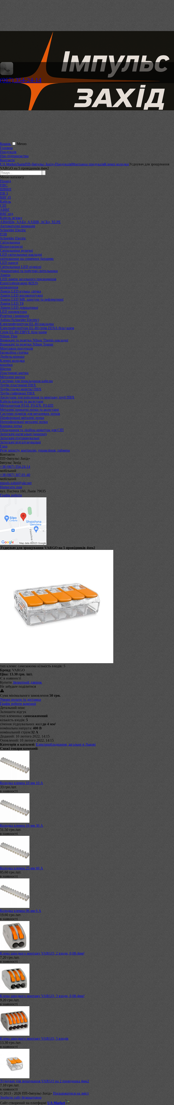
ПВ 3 (4, 193)
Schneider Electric (13, 230)
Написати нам (11, 487)
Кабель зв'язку (11, 218)
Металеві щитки (12, 377)
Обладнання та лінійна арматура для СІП (32, 430)
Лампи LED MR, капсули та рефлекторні (31, 299)
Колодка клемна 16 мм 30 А (21, 825)
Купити (6, 682)
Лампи (5, 275)
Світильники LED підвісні (20, 267)
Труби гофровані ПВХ (17, 393)
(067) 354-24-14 (20, 79)
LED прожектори (13, 312)
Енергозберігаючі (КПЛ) (19, 283)
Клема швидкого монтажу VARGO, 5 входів (34, 1038)
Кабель (5, 201)
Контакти (7, 160)
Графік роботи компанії (18, 704)
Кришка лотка (11, 426)
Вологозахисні (11, 246)
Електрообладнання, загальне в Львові (66, 744)
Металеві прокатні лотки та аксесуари (29, 409)
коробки (6, 365)
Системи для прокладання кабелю (26, 381)
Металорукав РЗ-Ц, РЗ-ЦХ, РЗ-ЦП (26, 405)
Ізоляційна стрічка (14, 352)
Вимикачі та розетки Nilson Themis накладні (34, 340)
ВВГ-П (5, 197)
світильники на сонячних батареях (27, 259)
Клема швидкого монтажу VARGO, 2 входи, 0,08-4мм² (42, 953)
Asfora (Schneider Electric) (19, 320)
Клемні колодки (12, 361)
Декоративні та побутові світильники (29, 271)
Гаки (3, 446)
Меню (22, 144)
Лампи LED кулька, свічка (20, 291)
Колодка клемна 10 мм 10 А (21, 783)
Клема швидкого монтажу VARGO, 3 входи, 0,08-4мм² (42, 996)
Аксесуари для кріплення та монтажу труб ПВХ (37, 397)
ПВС (4, 185)
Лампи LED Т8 (12, 303)
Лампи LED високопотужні (21, 295)
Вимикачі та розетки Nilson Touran (26, 344)
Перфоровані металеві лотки (22, 418)
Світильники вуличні (16, 250)
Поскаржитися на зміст (71, 1093)
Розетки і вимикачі (14, 316)
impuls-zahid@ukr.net (15, 483)
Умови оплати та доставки (20, 699)
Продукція (8, 152)
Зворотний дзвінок (27, 682)
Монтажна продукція (16, 348)
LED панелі (9, 263)
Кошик (6, 144)
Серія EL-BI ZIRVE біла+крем (23, 332)
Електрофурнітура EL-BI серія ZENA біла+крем (37, 328)
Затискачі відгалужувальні (20, 442)
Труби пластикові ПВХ (18, 385)
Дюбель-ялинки (12, 356)
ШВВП (5, 189)
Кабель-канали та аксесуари (21, 401)
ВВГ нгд (6, 214)
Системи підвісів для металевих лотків (30, 414)
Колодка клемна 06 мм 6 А (20, 911)
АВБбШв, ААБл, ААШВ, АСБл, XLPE (30, 222)
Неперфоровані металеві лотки (24, 422)
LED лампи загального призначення (28, 279)
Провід (5, 181)
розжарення (9, 287)
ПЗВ (3, 234)
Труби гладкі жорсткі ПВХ (20, 389)
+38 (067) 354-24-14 (15, 467)
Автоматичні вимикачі (17, 226)
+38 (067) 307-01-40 (15, 475)
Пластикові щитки (14, 373)
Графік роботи (11, 495)
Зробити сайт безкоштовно (20, 1097)
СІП (3, 206)
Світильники (10, 242)
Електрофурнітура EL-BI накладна (27, 324)
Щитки (5, 369)
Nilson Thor (8, 336)
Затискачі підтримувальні (19, 438)
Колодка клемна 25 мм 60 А (21, 868)
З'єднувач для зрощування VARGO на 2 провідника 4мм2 (44, 1081)
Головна (6, 148)
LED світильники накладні (21, 254)
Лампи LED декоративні (19, 307)
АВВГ (5, 210)
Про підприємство (14, 156)
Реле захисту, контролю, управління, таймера (35, 450)
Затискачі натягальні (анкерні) (23, 434)
